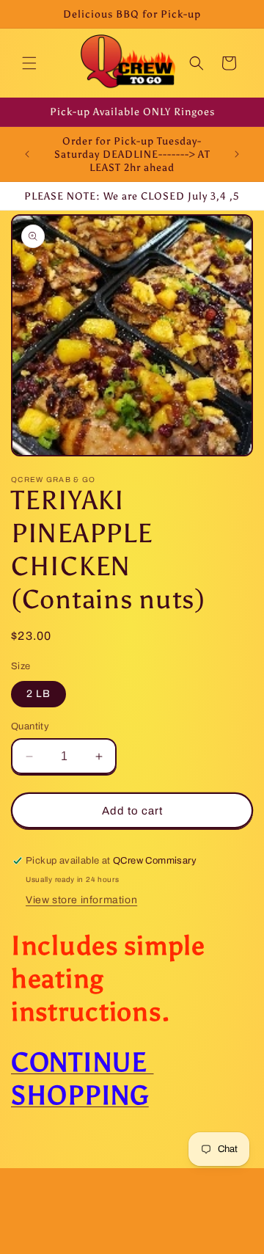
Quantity (30, 726)
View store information (81, 899)
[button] (29, 63)
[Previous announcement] (27, 154)
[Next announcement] (237, 154)
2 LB (38, 693)
